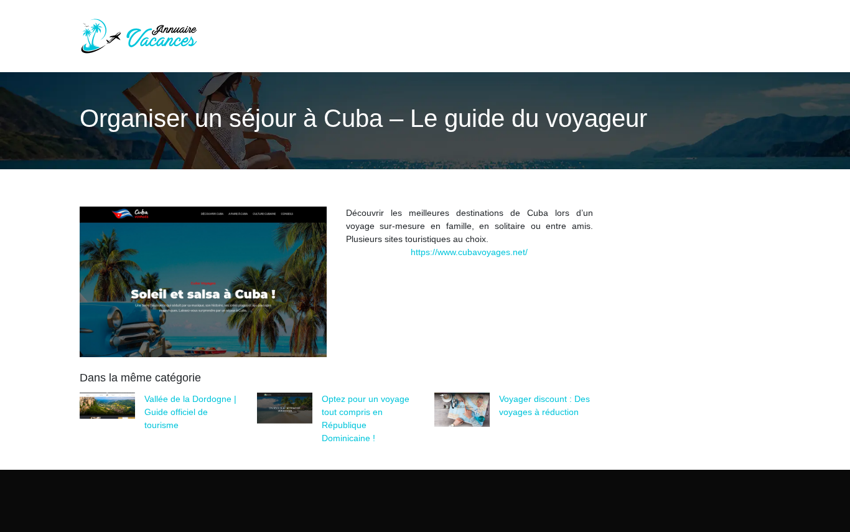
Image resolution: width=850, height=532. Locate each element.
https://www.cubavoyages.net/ (469, 252)
